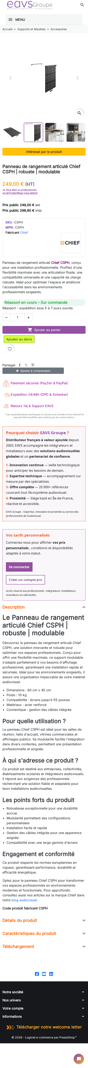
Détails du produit (19, 920)
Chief (24, 232)
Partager (19, 365)
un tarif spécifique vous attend (19, 192)
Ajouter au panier (44, 329)
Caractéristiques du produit (29, 933)
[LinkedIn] (51, 973)
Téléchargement (18, 946)
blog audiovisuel (24, 900)
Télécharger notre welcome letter (49, 1027)
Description (13, 607)
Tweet (26, 365)
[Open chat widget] (79, 1059)
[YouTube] (44, 973)
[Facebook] (37, 973)
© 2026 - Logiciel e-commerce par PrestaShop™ (44, 1037)
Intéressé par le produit (44, 152)
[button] (82, 5)
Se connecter (19, 567)
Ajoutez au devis (19, 339)
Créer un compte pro (25, 580)
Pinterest (32, 365)
